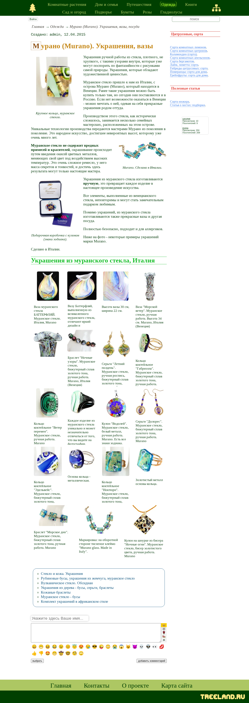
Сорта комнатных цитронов (188, 50)
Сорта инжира (179, 101)
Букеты (127, 12)
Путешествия (139, 4)
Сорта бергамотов (182, 61)
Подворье (103, 12)
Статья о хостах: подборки (187, 105)
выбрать (37, 660)
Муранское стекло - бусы (60, 597)
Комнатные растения (67, 4)
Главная (38, 27)
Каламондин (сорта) (183, 54)
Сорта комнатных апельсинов (190, 57)
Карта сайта (176, 685)
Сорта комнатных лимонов (188, 47)
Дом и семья (106, 4)
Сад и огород (74, 12)
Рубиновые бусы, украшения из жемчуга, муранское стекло (88, 578)
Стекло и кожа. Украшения (62, 574)
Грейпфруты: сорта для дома (189, 75)
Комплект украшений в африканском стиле (74, 601)
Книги (191, 4)
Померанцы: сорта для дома (188, 71)
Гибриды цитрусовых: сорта (189, 68)
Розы (147, 12)
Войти (33, 19)
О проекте (135, 685)
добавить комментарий (151, 660)
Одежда (168, 4)
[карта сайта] (216, 8)
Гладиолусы (171, 12)
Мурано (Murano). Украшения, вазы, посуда (104, 27)
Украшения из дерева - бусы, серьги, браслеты (77, 588)
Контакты (97, 685)
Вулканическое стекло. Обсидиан (67, 583)
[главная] (32, 8)
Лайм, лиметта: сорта (184, 64)
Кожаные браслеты (56, 592)
